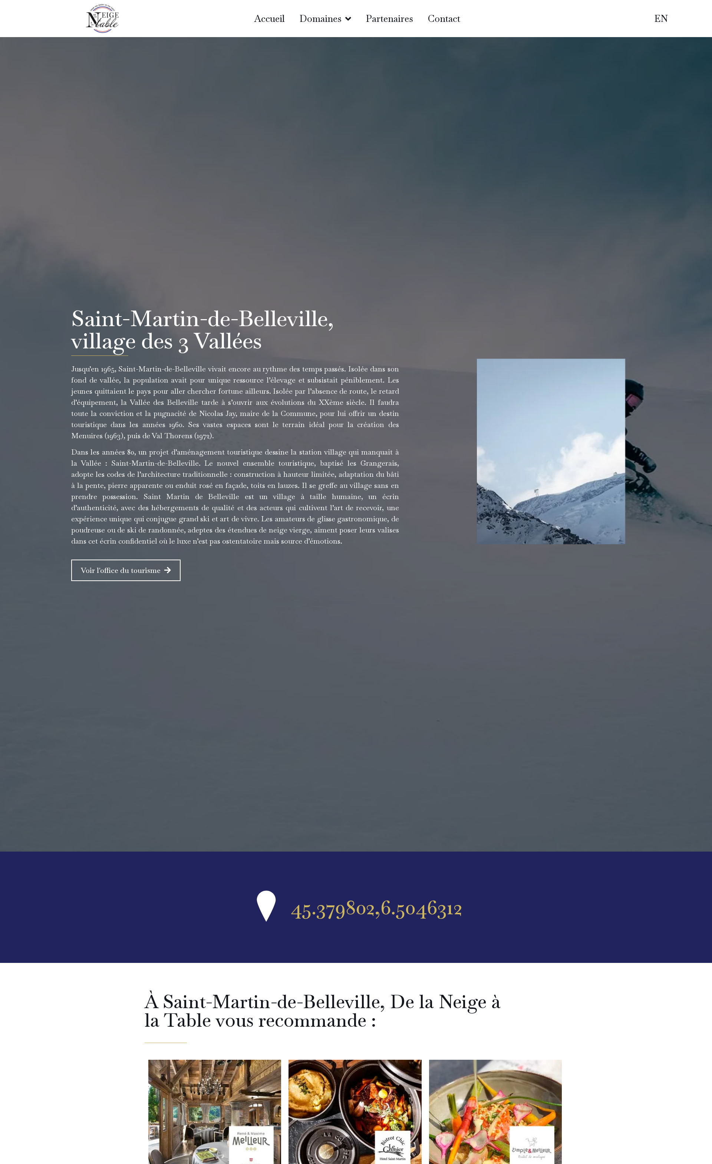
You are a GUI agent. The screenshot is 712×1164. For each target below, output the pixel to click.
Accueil (269, 18)
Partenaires (389, 18)
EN (661, 18)
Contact (444, 18)
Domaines (321, 18)
